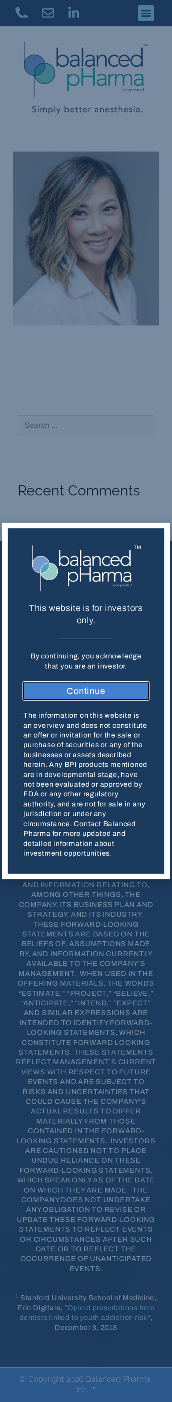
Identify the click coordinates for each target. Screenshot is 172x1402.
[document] (86, 701)
